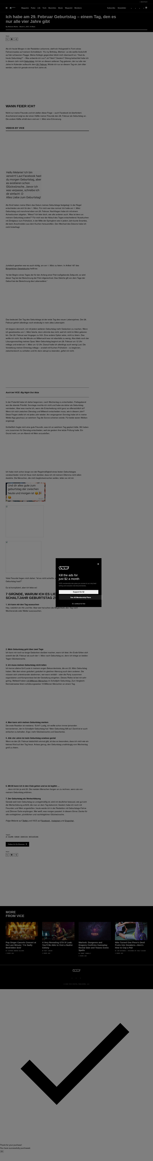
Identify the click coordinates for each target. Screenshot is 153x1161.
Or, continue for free (78, 604)
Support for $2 (78, 592)
